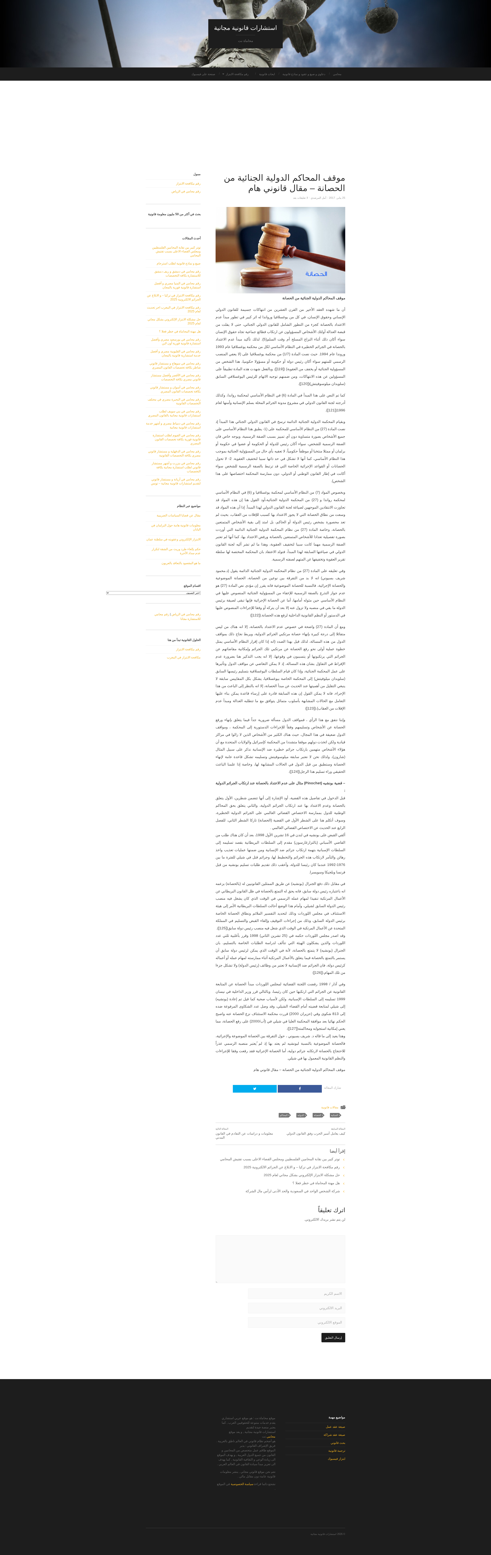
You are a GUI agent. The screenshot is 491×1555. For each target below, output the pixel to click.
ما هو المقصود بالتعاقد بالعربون (181, 563)
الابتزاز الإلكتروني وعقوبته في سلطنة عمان (173, 539)
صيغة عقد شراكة (334, 1434)
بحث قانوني (338, 1442)
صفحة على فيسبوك (203, 74)
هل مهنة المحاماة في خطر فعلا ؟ (316, 1183)
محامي (337, 74)
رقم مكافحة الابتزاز (237, 74)
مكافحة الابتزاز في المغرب (184, 657)
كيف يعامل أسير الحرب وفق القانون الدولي (316, 1131)
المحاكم (284, 1115)
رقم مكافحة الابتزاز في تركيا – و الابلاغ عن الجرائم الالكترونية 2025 (292, 1167)
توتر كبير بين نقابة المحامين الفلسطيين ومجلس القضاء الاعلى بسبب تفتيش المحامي (280, 1159)
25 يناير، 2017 (337, 197)
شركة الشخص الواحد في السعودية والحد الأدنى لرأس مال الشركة (293, 1191)
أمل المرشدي (318, 197)
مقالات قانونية (329, 1107)
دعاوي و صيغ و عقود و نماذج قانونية (304, 74)
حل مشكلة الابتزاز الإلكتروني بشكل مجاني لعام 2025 (302, 1175)
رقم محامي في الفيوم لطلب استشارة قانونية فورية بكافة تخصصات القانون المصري (177, 439)
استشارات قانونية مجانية (245, 27)
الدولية (300, 1115)
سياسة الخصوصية (242, 1484)
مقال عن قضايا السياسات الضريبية (179, 515)
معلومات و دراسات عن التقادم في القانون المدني (244, 1133)
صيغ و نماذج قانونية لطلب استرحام (179, 263)
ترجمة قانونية (336, 1450)
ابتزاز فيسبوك (336, 1458)
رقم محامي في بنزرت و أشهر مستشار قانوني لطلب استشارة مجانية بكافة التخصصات (176, 467)
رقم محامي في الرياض (186, 191)
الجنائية (334, 1115)
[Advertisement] (245, 126)
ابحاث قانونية (267, 74)
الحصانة (317, 1115)
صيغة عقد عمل (335, 1426)
